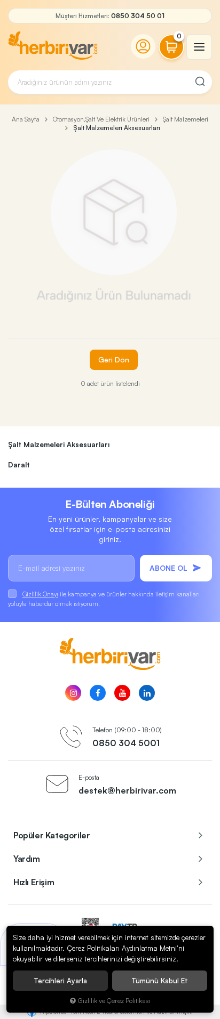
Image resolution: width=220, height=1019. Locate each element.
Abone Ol (168, 567)
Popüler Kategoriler (51, 835)
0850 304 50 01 (137, 16)
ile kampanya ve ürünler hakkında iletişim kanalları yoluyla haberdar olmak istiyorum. (104, 599)
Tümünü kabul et (159, 980)
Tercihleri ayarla (60, 980)
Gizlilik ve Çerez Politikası (114, 1000)
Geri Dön (113, 359)
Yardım (26, 858)
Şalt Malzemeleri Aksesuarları (58, 444)
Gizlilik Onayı (40, 594)
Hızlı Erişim (33, 882)
